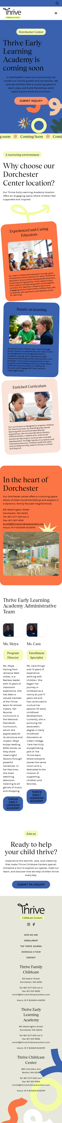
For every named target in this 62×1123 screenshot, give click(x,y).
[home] (12, 13)
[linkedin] (33, 924)
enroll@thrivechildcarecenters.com (24, 523)
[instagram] (28, 924)
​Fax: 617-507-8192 (31, 991)
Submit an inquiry (31, 884)
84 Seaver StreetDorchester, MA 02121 (31, 980)
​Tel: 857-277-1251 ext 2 (31, 987)
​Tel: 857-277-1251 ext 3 (31, 1035)
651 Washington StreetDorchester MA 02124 (31, 1028)
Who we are (31, 935)
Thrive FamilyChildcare (31, 969)
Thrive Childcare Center (31, 1060)
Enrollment (31, 940)
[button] (56, 13)
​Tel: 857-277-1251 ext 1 (31, 1078)
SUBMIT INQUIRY (31, 100)
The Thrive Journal (31, 946)
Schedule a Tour (31, 952)
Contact (31, 957)
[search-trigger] (57, 3)
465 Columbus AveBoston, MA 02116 (31, 1071)
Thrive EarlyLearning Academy (31, 1014)
